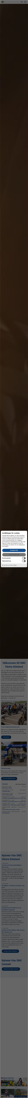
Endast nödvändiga (14, 554)
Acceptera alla (14, 550)
